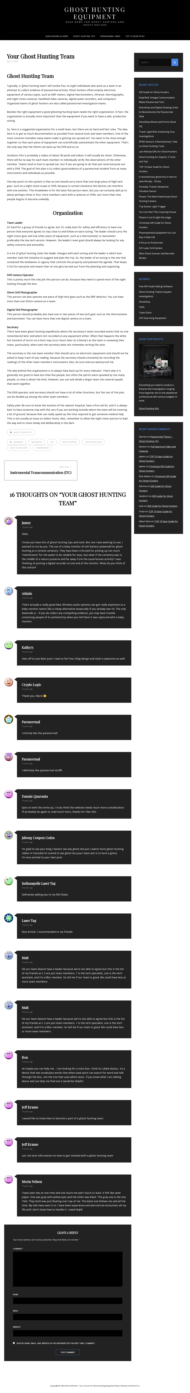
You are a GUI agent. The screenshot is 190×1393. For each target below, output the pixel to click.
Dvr (52, 442)
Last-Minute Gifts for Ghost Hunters (158, 151)
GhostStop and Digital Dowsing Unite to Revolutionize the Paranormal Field (158, 112)
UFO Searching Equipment (152, 318)
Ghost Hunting (69, 442)
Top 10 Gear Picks (135, 36)
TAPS (142, 307)
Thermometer (42, 448)
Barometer (37, 442)
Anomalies (18, 442)
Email (15, 1311)
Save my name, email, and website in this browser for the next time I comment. (56, 1343)
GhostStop (144, 301)
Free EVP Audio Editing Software (155, 286)
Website (16, 1327)
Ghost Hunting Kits (149, 408)
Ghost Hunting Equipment (95, 12)
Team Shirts (145, 312)
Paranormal (31, 722)
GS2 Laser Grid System (150, 248)
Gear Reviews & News (56, 36)
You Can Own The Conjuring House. (157, 211)
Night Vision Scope (19, 448)
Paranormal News (110, 36)
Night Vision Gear (93, 442)
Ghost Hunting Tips (84, 36)
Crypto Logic (31, 684)
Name (15, 1294)
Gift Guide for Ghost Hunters (154, 92)
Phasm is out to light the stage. (155, 217)
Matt (25, 1007)
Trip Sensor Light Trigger (152, 206)
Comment (18, 1249)
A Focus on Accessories (151, 242)
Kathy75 (27, 647)
